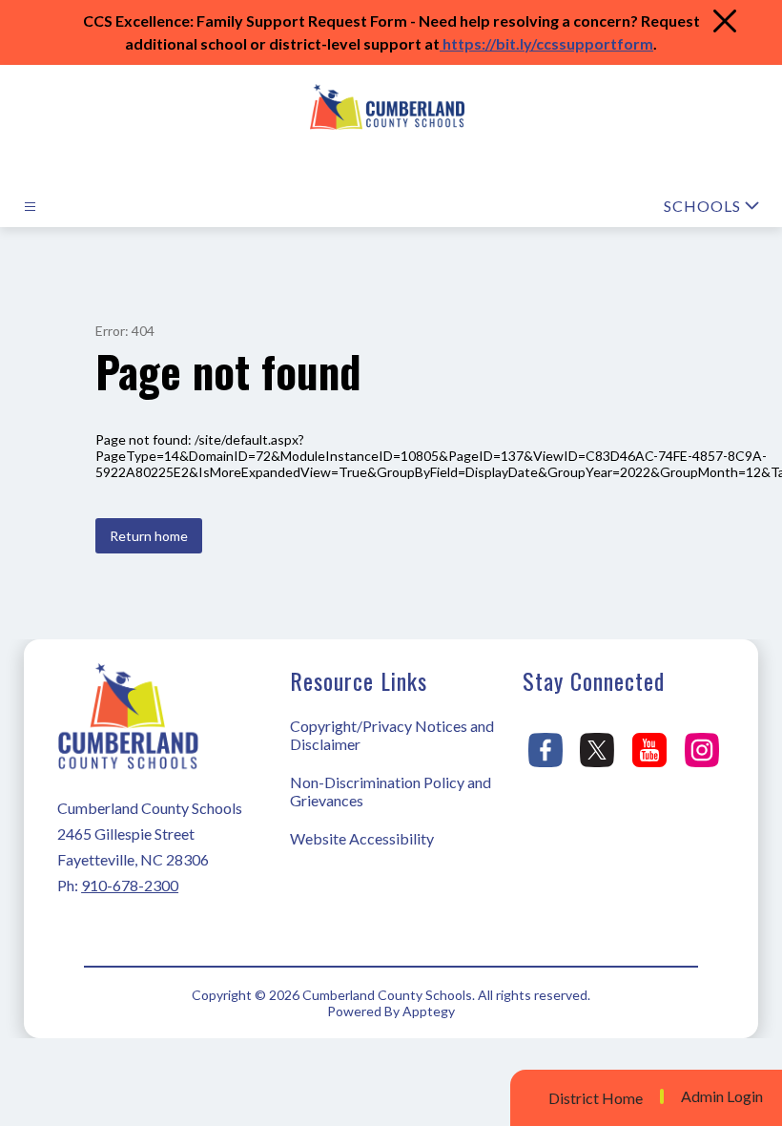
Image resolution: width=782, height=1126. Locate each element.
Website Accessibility (362, 838)
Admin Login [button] (722, 1096)
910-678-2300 (129, 885)
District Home (595, 1098)
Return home (149, 536)
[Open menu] (30, 207)
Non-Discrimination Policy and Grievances (390, 791)
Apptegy (428, 1011)
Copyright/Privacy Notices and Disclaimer (392, 735)
